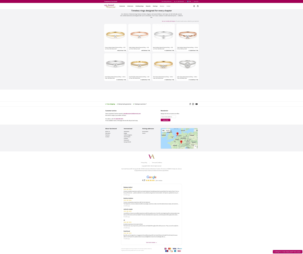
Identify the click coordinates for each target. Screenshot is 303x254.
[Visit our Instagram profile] (193, 104)
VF (124, 220)
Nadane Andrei (128, 187)
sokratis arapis (128, 209)
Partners (107, 135)
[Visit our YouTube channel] (196, 104)
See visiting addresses (166, 1)
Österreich (126, 140)
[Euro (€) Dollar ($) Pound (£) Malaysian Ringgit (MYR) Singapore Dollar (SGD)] (196, 1)
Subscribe (165, 120)
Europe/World (127, 142)
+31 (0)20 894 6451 (118, 119)
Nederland (126, 131)
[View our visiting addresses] (179, 138)
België (125, 133)
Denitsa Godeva (128, 198)
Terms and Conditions (157, 162)
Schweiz (126, 138)
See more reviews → (151, 242)
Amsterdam (145, 131)
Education (107, 133)
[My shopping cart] (198, 6)
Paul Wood (127, 231)
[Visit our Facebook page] (190, 104)
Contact (107, 136)
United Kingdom (128, 135)
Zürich (143, 133)
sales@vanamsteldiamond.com (132, 113)
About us (107, 131)
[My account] (194, 6)
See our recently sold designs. (168, 21)
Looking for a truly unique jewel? (287, 251)
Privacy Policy (144, 162)
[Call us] (300, 247)
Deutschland (127, 136)
